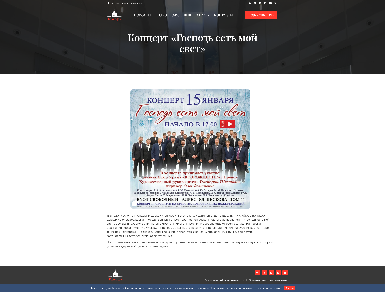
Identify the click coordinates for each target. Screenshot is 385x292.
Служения (181, 15)
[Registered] (265, 3)
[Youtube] (270, 3)
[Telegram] (260, 3)
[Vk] (250, 3)
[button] (275, 3)
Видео (161, 15)
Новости (142, 15)
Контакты (223, 15)
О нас (201, 15)
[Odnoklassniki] (255, 3)
